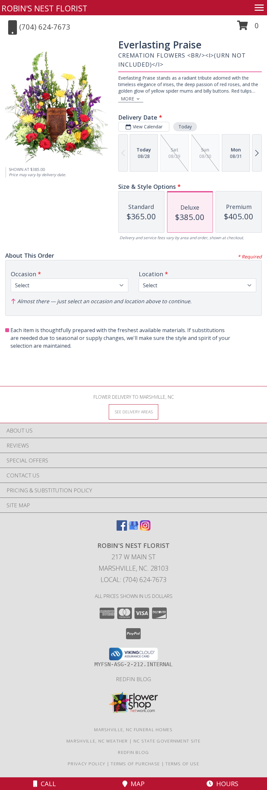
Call (46, 783)
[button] (248, 27)
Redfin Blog (133, 679)
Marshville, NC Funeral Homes (133, 729)
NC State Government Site (167, 741)
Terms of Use (182, 764)
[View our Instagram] (145, 528)
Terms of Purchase (135, 764)
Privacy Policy (86, 764)
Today (185, 126)
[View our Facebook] (122, 528)
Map (136, 783)
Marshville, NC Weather (97, 741)
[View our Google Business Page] (133, 528)
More (127, 99)
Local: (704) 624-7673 (133, 579)
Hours (225, 783)
